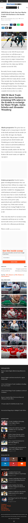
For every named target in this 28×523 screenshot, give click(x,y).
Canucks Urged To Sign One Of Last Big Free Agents (12, 328)
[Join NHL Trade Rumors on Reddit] (22, 463)
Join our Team (6, 506)
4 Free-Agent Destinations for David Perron (12, 355)
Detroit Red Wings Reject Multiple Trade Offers (13, 410)
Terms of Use (5, 510)
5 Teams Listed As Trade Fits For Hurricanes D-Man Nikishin (13, 316)
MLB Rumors (5, 276)
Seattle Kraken (8, 20)
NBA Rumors (19, 275)
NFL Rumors (10, 275)
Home (2, 7)
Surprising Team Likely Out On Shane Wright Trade (12, 341)
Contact (4, 504)
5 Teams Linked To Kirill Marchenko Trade (12, 290)
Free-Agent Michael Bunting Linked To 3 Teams (13, 303)
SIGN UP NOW (14, 262)
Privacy (4, 507)
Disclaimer (5, 508)
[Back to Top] (14, 521)
